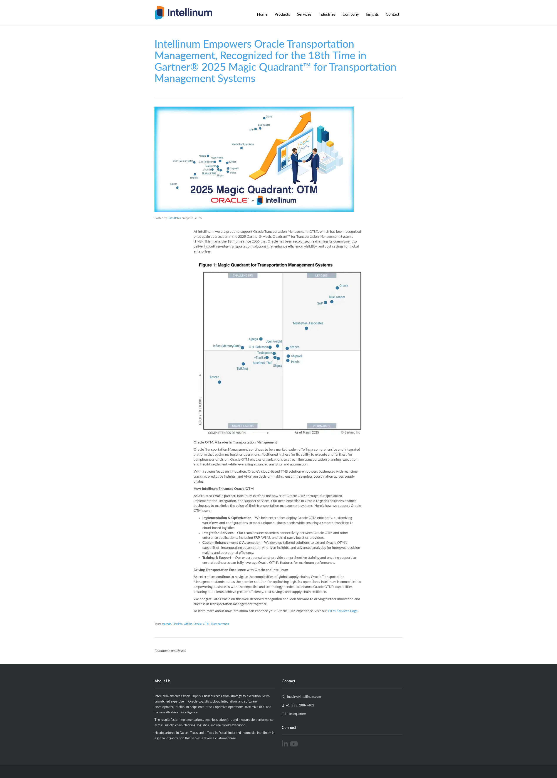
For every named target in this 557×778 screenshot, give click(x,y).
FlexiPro (178, 624)
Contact (392, 15)
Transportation (220, 624)
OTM (206, 624)
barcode (166, 624)
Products (282, 15)
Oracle (198, 624)
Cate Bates (174, 218)
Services (304, 15)
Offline (188, 624)
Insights (372, 15)
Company (350, 15)
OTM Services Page (342, 611)
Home (262, 15)
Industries (327, 15)
